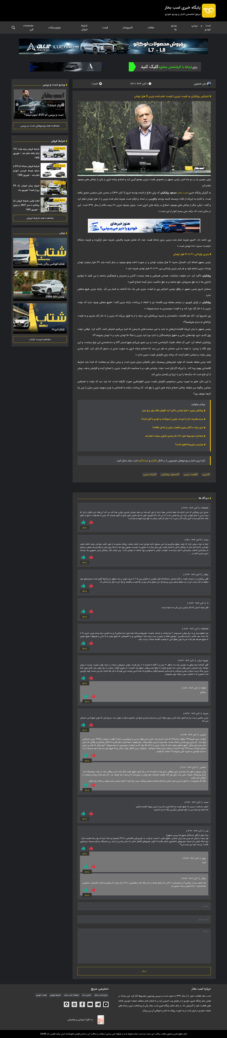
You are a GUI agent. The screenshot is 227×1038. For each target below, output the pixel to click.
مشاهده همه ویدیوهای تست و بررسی (40, 126)
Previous (62, 104)
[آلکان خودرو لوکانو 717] (113, 46)
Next (17, 104)
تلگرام (154, 461)
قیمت (105, 28)
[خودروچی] (165, 67)
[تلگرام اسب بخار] (144, 226)
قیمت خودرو (41, 995)
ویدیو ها (174, 27)
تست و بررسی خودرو (201, 27)
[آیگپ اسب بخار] (66, 1004)
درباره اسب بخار (101, 995)
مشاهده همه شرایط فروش (40, 218)
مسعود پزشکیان (169, 474)
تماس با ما (86, 995)
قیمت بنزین (190, 474)
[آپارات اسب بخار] (74, 1004)
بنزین (205, 474)
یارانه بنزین (149, 474)
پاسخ (84, 527)
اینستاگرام (143, 461)
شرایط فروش (84, 27)
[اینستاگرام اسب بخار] (106, 1004)
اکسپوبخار (128, 28)
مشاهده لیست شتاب (40, 339)
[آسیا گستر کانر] (66, 67)
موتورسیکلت (54, 28)
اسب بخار (183, 193)
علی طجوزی (200, 84)
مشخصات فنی (28, 27)
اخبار (95, 84)
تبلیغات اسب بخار (71, 995)
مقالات (150, 28)
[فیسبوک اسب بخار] (82, 1004)
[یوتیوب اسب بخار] (90, 1004)
